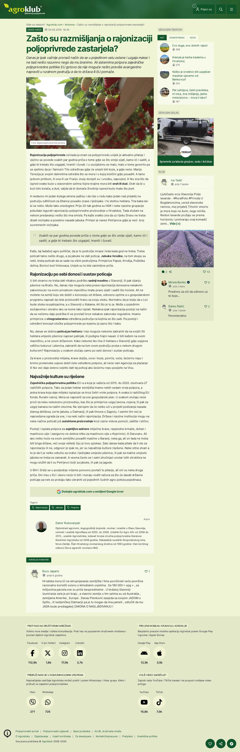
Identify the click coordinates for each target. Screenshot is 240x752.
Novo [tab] (193, 37)
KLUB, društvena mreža (108, 731)
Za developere (83, 736)
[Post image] (186, 248)
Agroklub (47, 741)
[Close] (221, 9)
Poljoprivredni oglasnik (56, 731)
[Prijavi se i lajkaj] (210, 743)
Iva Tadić (176, 180)
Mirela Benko (177, 282)
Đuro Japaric (50, 571)
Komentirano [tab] (177, 37)
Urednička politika (147, 736)
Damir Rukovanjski (68, 523)
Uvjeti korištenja (61, 736)
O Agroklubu (23, 736)
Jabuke (59, 507)
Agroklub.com (54, 24)
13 (208, 271)
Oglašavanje (41, 736)
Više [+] (175, 223)
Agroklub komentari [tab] (39, 560)
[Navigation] (231, 9)
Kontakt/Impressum (107, 736)
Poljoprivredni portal (27, 731)
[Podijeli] (221, 743)
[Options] (207, 181)
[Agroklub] (24, 8)
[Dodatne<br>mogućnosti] (231, 743)
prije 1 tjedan (182, 184)
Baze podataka (82, 731)
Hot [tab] (162, 37)
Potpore (74, 507)
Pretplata (127, 736)
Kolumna (69, 24)
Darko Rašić (176, 306)
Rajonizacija (41, 507)
